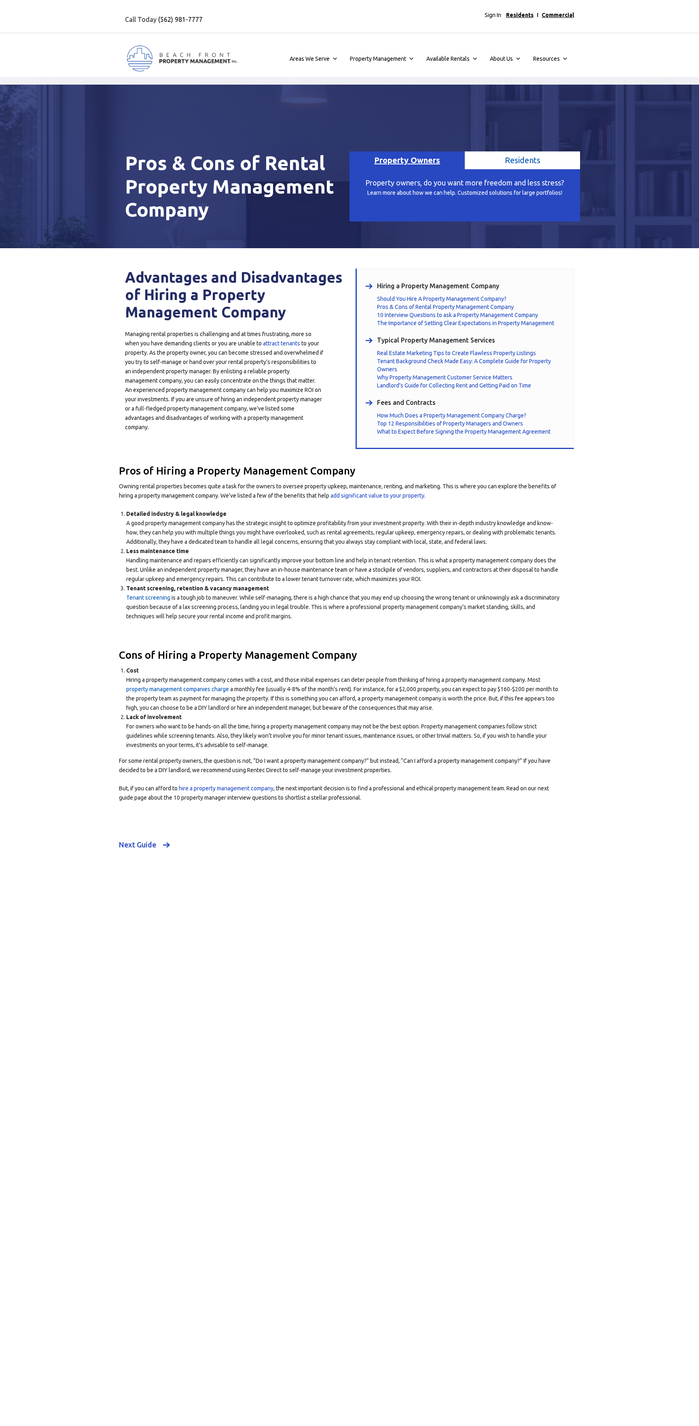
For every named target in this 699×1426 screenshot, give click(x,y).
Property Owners (407, 160)
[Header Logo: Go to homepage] (181, 59)
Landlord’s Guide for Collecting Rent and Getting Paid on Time (454, 385)
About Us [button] (501, 58)
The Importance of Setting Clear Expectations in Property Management (465, 323)
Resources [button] (546, 58)
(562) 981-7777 (180, 19)
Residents (520, 15)
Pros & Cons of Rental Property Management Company (445, 307)
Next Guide (137, 845)
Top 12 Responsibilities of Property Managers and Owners (450, 423)
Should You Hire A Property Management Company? (441, 299)
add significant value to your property (377, 495)
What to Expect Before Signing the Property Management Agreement (464, 431)
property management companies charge (177, 689)
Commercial (558, 15)
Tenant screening (148, 597)
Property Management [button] (378, 58)
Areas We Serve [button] (310, 58)
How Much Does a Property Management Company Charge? (451, 415)
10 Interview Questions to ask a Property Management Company (457, 315)
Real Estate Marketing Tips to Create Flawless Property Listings (456, 353)
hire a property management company (226, 788)
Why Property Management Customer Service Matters (445, 377)
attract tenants (281, 343)
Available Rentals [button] (448, 58)
